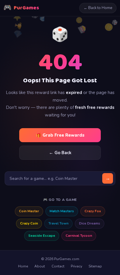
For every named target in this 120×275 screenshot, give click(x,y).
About (39, 266)
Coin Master (29, 211)
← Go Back (60, 153)
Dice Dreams (89, 223)
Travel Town (58, 223)
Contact (58, 266)
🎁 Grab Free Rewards (60, 135)
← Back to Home (98, 8)
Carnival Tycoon (79, 235)
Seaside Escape (41, 235)
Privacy (76, 266)
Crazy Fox (92, 211)
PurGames (21, 8)
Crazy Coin (29, 223)
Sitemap (95, 266)
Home (23, 266)
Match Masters (62, 211)
